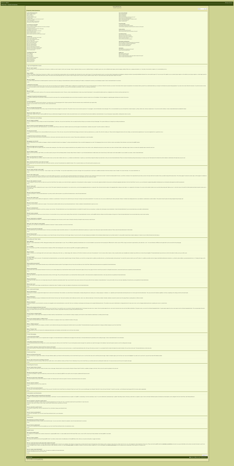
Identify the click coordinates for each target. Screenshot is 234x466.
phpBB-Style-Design (40, 459)
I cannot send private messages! (124, 24)
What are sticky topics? (31, 59)
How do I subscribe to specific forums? (125, 44)
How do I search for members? (124, 37)
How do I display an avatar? (31, 31)
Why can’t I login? (30, 18)
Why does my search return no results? (125, 35)
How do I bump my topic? (31, 49)
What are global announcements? (32, 57)
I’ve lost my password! (30, 20)
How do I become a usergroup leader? (125, 18)
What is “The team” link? (123, 21)
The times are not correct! (31, 27)
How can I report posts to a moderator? (33, 46)
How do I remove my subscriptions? (125, 45)
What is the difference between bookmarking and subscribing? (129, 42)
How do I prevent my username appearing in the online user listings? (38, 26)
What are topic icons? (30, 61)
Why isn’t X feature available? (124, 54)
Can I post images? (30, 56)
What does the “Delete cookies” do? (33, 22)
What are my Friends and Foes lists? (125, 30)
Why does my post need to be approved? (34, 48)
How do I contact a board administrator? (125, 56)
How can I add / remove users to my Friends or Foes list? (128, 31)
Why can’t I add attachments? (32, 44)
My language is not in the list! (32, 29)
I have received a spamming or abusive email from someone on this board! (131, 26)
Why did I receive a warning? (32, 45)
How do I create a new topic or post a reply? (34, 37)
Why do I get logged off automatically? (33, 21)
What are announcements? (31, 58)
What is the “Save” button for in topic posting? (34, 47)
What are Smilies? (30, 55)
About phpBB (102, 433)
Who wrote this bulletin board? (124, 53)
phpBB (135, 142)
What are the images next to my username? (34, 30)
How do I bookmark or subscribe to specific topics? (127, 43)
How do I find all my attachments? (124, 50)
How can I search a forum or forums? (125, 34)
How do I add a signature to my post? (33, 39)
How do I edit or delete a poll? (32, 42)
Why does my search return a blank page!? (126, 36)
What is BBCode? (30, 53)
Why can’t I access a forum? (31, 43)
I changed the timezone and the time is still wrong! (35, 28)
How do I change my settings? (32, 25)
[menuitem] (7, 2)
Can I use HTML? (30, 54)
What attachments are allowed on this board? (126, 49)
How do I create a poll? (31, 40)
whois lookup (100, 444)
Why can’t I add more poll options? (32, 41)
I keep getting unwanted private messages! (126, 25)
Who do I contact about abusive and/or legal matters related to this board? (131, 55)
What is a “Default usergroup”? (124, 20)
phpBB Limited (56, 433)
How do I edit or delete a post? (32, 38)
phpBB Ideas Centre (74, 438)
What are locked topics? (31, 60)
